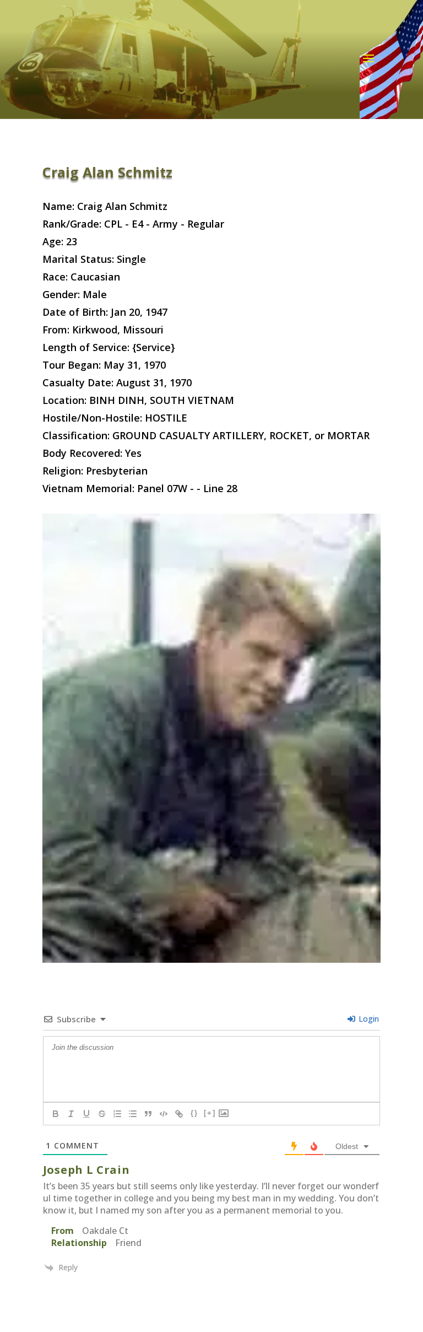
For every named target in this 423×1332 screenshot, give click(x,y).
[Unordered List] (132, 1113)
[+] (210, 1113)
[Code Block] (163, 1113)
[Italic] (71, 1113)
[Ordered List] (117, 1113)
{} (194, 1113)
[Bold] (55, 1113)
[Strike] (102, 1113)
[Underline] (86, 1113)
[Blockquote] (148, 1113)
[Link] (179, 1113)
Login (367, 1018)
